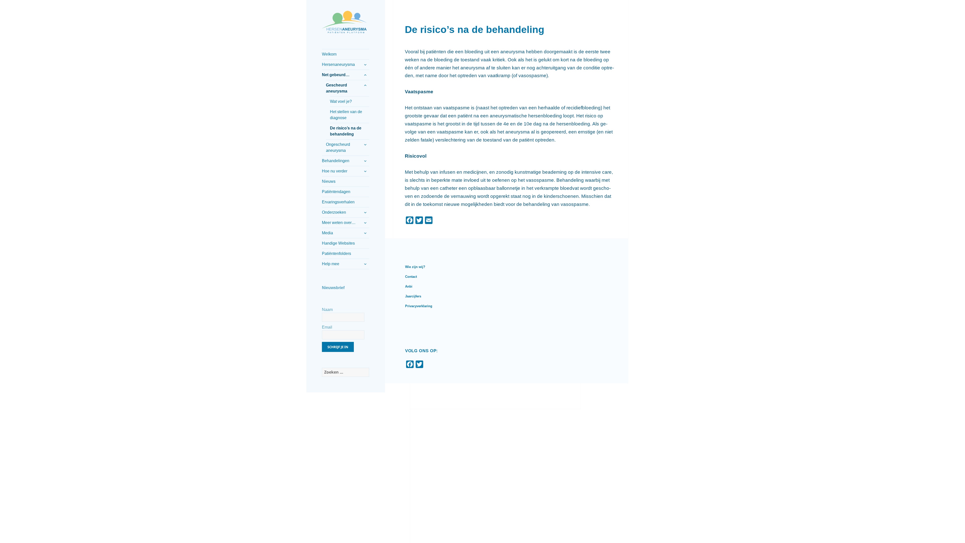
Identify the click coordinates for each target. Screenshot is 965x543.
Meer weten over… (339, 222)
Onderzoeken (334, 212)
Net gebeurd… (336, 75)
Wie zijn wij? (415, 267)
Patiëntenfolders (336, 253)
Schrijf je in (337, 347)
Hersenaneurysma (338, 64)
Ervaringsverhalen (338, 202)
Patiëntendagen (336, 192)
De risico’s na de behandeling (345, 131)
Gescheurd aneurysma (336, 88)
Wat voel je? (341, 101)
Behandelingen (335, 161)
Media (327, 233)
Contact (411, 277)
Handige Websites (338, 243)
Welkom (329, 54)
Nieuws (328, 181)
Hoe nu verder (334, 171)
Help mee (330, 264)
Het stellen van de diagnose (346, 115)
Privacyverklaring (418, 306)
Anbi (408, 286)
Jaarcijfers (413, 296)
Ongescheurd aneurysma (338, 147)
